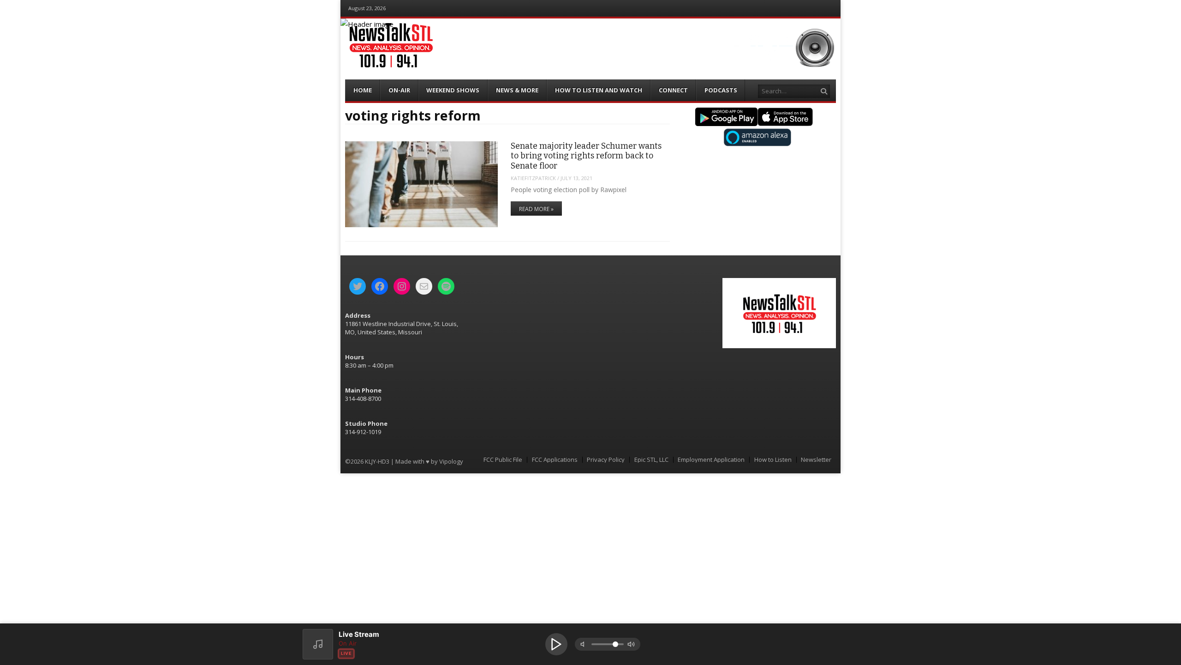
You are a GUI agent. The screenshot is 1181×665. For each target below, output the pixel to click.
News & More (517, 90)
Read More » (536, 209)
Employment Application (711, 460)
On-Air (399, 90)
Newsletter (816, 460)
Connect (673, 90)
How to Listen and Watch (598, 90)
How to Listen (773, 460)
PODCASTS (720, 90)
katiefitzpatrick (533, 178)
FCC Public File (502, 460)
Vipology (451, 461)
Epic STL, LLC (651, 460)
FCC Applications (555, 460)
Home (362, 90)
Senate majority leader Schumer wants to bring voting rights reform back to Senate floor (586, 156)
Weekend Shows (452, 90)
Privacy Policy (606, 460)
